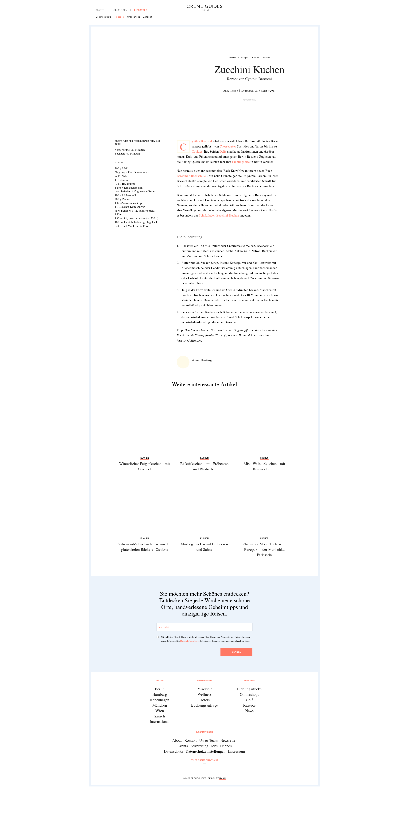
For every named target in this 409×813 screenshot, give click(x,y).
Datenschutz (173, 751)
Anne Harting (230, 90)
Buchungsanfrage (204, 705)
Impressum (236, 751)
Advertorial (249, 100)
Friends (226, 745)
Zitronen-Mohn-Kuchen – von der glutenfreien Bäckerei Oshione (144, 546)
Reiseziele (204, 688)
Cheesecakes (228, 146)
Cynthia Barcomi (202, 141)
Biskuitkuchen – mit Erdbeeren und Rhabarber (204, 466)
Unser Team (208, 740)
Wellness (205, 694)
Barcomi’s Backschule (192, 176)
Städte (100, 10)
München (159, 705)
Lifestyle (140, 10)
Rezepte (119, 16)
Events (182, 745)
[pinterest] (209, 769)
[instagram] (200, 769)
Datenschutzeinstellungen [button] (205, 751)
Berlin (160, 688)
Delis (222, 151)
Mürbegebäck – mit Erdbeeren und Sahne (204, 546)
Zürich (159, 716)
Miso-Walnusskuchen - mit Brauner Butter (264, 466)
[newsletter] (217, 769)
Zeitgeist (147, 16)
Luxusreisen (119, 10)
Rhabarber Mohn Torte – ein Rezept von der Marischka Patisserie (264, 549)
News (249, 710)
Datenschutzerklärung (190, 640)
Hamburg (159, 694)
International (160, 721)
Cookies (197, 151)
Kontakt (190, 740)
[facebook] (192, 769)
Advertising (199, 745)
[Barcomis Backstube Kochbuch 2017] (206, 226)
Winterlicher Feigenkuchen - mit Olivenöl (144, 466)
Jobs (214, 745)
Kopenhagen (159, 699)
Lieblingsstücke (103, 16)
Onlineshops (133, 16)
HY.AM (222, 778)
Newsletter (228, 740)
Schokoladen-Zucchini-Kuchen (219, 215)
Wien (159, 710)
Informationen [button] (204, 732)
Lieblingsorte (241, 161)
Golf (249, 699)
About (177, 740)
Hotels (205, 699)
